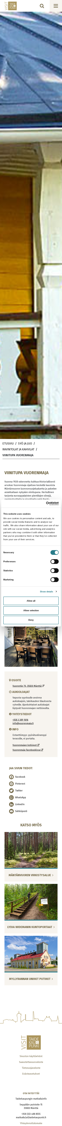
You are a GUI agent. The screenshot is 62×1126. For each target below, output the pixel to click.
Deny (31, 620)
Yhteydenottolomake (31, 1123)
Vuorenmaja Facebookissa (27, 750)
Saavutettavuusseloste (31, 1062)
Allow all (31, 601)
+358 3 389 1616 (20, 719)
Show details (46, 591)
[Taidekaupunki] (9, 5)
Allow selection (31, 610)
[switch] (54, 561)
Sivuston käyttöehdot (31, 1056)
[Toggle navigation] (56, 6)
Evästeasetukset (31, 1073)
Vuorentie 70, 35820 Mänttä (27, 686)
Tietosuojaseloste (31, 1068)
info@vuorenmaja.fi (23, 723)
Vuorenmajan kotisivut (25, 745)
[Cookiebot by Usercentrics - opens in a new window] (46, 503)
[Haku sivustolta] (42, 6)
